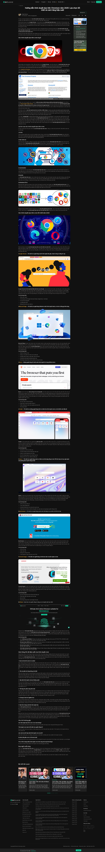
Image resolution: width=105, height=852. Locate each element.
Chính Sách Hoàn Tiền (90, 846)
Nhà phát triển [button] (60, 1)
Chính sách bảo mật (74, 846)
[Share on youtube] (17, 804)
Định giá (49, 1)
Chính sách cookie (82, 846)
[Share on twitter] (11, 804)
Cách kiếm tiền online (46, 779)
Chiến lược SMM (22, 779)
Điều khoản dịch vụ (66, 846)
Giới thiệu (54, 1)
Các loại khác (67, 779)
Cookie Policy (33, 850)
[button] (89, 2)
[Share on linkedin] (13, 804)
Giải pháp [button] (37, 1)
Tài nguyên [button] (43, 1)
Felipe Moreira (25, 14)
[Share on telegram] (15, 804)
